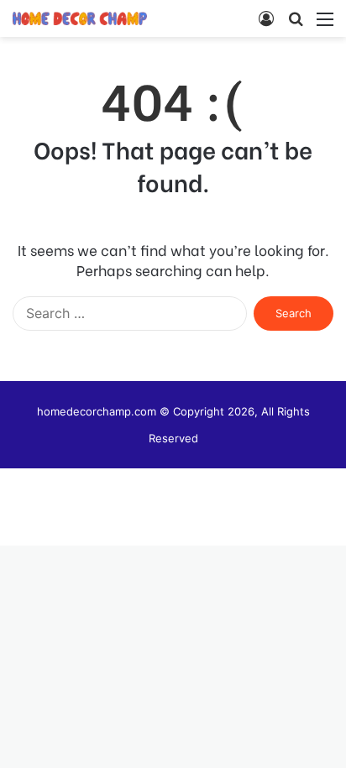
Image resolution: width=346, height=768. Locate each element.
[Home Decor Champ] (80, 18)
